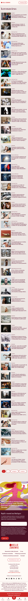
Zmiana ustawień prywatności (10, 555)
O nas (21, 551)
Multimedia (19, 599)
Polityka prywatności (20, 553)
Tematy (2, 599)
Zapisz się (5, 538)
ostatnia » (23, 471)
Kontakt (23, 555)
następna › (14, 471)
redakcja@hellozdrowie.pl (14, 572)
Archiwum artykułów (7, 553)
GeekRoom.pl (16, 595)
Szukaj (25, 599)
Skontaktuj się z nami (14, 559)
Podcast (8, 599)
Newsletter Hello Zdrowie (11, 551)
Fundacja (22, 2)
